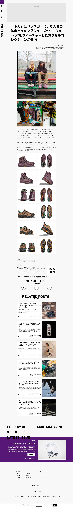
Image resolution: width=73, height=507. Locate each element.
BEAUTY (19, 479)
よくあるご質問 (15, 496)
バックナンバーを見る (29, 458)
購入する (31, 454)
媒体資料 (53, 496)
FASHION (57, 45)
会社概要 (58, 496)
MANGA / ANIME (29, 479)
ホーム (18, 471)
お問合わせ (23, 496)
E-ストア (42, 471)
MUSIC (18, 475)
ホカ (29, 261)
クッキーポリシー (39, 506)
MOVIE (27, 475)
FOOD (18, 477)
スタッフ (42, 474)
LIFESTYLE (28, 477)
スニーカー (19, 261)
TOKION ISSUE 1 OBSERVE (23, 443)
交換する (63, 45)
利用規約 (39, 496)
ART (18, 473)
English (39, 485)
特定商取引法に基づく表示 (31, 496)
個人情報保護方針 (46, 496)
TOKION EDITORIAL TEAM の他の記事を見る (32, 277)
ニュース (24, 261)
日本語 (33, 485)
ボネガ (33, 261)
